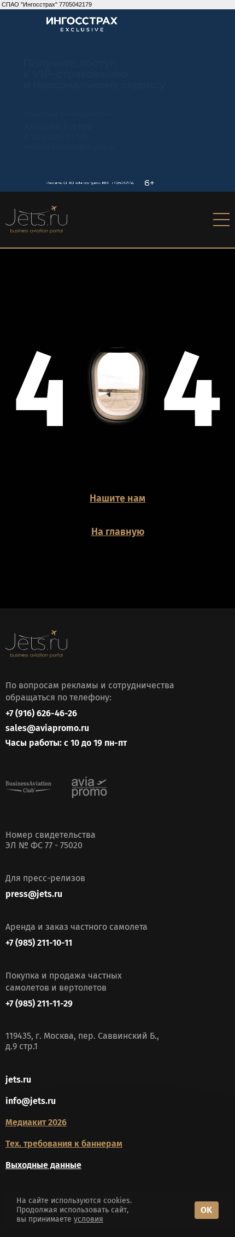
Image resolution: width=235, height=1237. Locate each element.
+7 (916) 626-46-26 (41, 713)
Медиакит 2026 (36, 1122)
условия (88, 1219)
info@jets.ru (30, 1101)
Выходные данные (43, 1165)
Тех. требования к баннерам (63, 1143)
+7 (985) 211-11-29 (39, 1003)
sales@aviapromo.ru (47, 728)
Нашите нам (117, 498)
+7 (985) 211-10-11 (38, 942)
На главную (117, 532)
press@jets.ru (33, 894)
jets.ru (18, 1079)
